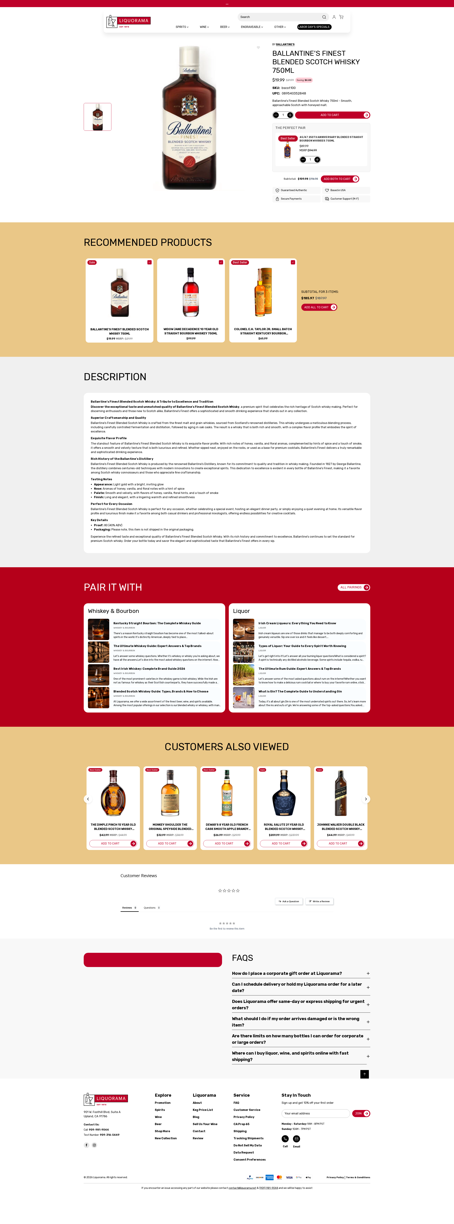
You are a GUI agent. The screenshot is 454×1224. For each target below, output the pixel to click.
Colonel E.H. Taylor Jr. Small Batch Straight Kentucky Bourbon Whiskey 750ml (263, 331)
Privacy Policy (244, 1117)
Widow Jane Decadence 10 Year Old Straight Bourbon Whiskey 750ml (191, 331)
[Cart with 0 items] (343, 17)
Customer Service (247, 1110)
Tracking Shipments (249, 1138)
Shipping (240, 1131)
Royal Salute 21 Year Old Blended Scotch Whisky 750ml (284, 827)
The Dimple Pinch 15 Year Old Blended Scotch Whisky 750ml (113, 827)
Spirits (160, 1110)
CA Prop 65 (241, 1124)
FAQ (236, 1102)
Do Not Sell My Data (248, 1145)
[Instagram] (94, 1145)
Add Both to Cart (337, 179)
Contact (199, 1131)
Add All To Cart (316, 307)
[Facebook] (86, 1145)
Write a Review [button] (321, 901)
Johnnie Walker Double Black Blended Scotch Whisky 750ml (340, 827)
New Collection (166, 1138)
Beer (158, 1124)
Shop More (162, 1131)
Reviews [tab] (127, 907)
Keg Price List (203, 1110)
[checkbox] (149, 262)
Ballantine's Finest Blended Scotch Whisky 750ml (119, 331)
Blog (196, 1117)
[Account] (334, 17)
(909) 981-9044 (268, 1188)
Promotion (163, 1102)
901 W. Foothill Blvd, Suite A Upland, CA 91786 (103, 1114)
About (197, 1102)
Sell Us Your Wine (205, 1124)
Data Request (244, 1152)
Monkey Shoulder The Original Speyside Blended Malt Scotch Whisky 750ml (170, 827)
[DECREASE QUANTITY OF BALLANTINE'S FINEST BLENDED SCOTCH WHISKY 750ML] (276, 115)
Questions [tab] (150, 907)
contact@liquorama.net (242, 1188)
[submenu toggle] (191, 27)
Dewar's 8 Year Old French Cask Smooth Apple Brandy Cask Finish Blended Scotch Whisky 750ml (226, 827)
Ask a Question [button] (291, 901)
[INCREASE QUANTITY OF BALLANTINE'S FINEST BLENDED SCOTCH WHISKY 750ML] (290, 115)
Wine (158, 1117)
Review (198, 1138)
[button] (88, 799)
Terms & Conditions (358, 1177)
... (227, 3)
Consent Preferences (250, 1159)
